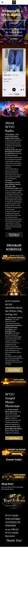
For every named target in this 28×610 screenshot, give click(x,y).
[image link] (14, 2)
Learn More (14, 438)
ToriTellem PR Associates (13, 523)
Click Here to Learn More (14, 235)
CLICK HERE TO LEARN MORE (14, 370)
